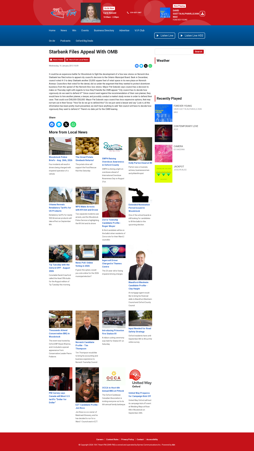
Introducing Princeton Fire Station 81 (113, 332)
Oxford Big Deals (84, 40)
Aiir (173, 445)
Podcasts (65, 40)
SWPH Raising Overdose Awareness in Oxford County (113, 161)
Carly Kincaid (109, 13)
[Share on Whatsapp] (150, 66)
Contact (140, 439)
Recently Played (169, 98)
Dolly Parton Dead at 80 (140, 163)
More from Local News (78, 60)
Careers (99, 439)
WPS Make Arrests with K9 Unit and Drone (87, 208)
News (64, 30)
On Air (52, 40)
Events (85, 30)
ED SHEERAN (179, 149)
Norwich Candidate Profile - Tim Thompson (85, 345)
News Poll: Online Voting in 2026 (84, 264)
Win (74, 30)
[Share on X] (146, 66)
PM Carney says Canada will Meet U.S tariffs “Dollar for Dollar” (59, 398)
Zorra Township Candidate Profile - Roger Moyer (111, 223)
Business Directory (104, 30)
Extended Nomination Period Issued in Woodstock (139, 207)
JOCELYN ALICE (180, 170)
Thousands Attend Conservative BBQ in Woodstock (59, 333)
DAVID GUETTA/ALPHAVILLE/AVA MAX (186, 13)
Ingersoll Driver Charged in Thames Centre (112, 263)
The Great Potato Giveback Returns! (85, 159)
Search (198, 51)
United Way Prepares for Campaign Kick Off (140, 394)
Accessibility (152, 439)
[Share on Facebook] (137, 66)
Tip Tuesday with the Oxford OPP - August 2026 (59, 267)
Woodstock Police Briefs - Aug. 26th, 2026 (60, 159)
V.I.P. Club (139, 30)
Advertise (124, 30)
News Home (58, 60)
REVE (176, 129)
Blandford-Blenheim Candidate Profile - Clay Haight (138, 285)
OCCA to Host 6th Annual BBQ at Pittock (113, 389)
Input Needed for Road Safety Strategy (140, 330)
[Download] (202, 14)
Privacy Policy (127, 439)
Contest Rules (112, 439)
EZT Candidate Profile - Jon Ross (87, 406)
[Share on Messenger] (141, 66)
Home (52, 30)
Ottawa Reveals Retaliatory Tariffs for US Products (60, 207)
